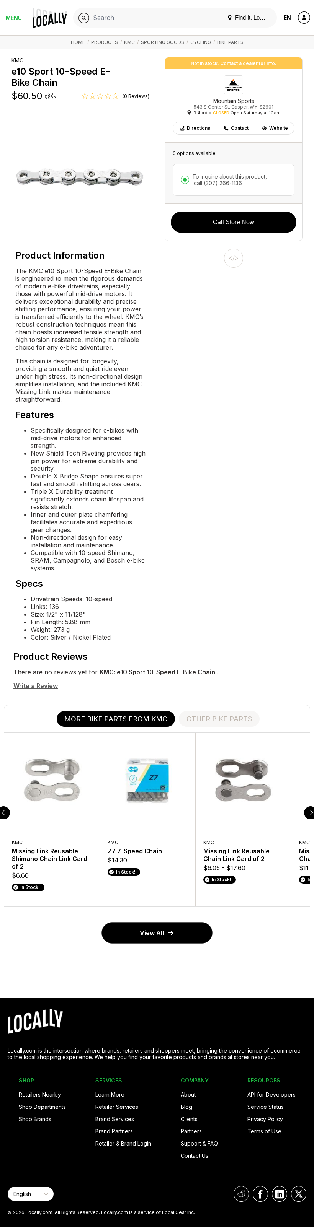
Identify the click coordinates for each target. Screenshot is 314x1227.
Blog (186, 1106)
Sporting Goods (162, 42)
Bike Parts (230, 42)
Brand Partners (114, 1131)
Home (78, 42)
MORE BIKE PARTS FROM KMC (115, 719)
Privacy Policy (265, 1119)
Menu (14, 18)
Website (278, 128)
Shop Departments (42, 1106)
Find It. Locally (252, 17)
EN (287, 17)
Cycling (200, 42)
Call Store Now (233, 222)
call (217, 183)
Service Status (265, 1106)
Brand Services (114, 1119)
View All (152, 933)
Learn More (109, 1094)
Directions (198, 128)
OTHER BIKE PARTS (219, 719)
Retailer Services (116, 1106)
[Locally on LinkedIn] (279, 1194)
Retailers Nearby (40, 1094)
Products (104, 42)
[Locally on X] (298, 1194)
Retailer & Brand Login (123, 1143)
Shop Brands (35, 1119)
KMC (129, 42)
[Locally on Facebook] (260, 1194)
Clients (189, 1119)
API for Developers (271, 1094)
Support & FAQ (199, 1143)
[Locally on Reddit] (241, 1194)
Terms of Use (264, 1131)
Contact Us (194, 1155)
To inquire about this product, (229, 179)
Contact (240, 128)
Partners (191, 1131)
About (188, 1094)
